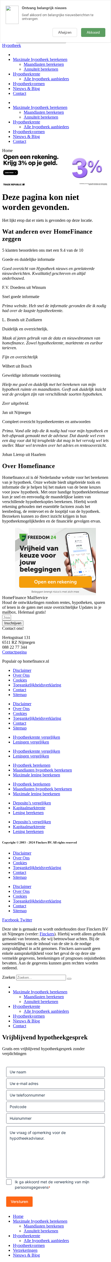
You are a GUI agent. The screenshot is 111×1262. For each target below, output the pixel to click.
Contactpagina (14, 652)
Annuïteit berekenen (41, 69)
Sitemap (20, 694)
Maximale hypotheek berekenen (40, 59)
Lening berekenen (28, 812)
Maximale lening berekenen (36, 775)
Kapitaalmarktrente (29, 807)
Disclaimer (22, 670)
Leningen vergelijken (31, 742)
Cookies (20, 680)
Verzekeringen (25, 1250)
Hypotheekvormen (29, 83)
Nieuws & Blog (26, 88)
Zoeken (8, 977)
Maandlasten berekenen (44, 64)
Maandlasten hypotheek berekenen (42, 770)
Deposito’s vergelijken (32, 803)
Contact (19, 93)
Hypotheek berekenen (31, 765)
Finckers (47, 934)
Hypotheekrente (26, 74)
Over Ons (21, 675)
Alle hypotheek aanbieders (46, 79)
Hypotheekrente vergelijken (36, 737)
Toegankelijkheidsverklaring (37, 685)
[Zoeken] (69, 979)
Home (18, 1216)
